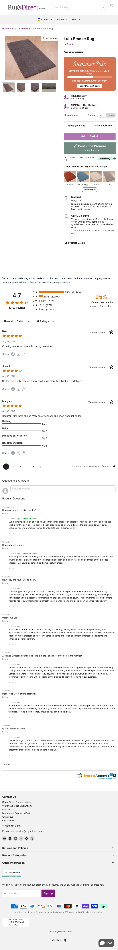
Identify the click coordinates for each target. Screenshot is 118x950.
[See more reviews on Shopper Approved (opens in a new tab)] (23, 354)
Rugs (15, 28)
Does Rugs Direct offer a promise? (19, 694)
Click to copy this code (89, 73)
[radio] (59, 292)
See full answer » (98, 601)
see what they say (41, 674)
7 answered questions (73, 52)
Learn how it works (90, 150)
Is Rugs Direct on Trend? (14, 728)
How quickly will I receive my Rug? (19, 510)
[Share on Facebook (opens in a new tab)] (13, 354)
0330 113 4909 (13, 826)
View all (6, 764)
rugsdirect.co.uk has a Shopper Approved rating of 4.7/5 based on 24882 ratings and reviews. (59, 912)
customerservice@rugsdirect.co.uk (24, 831)
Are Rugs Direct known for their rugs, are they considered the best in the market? (42, 656)
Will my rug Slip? (10, 618)
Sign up (48, 893)
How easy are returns (13, 545)
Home (5, 28)
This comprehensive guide (93, 598)
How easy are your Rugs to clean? (19, 580)
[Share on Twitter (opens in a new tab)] (18, 354)
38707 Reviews (19, 307)
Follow (5, 513)
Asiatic (70, 44)
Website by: (57, 940)
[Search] (102, 7)
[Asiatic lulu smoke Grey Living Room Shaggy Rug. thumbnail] (8, 88)
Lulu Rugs (26, 28)
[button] (9, 534)
